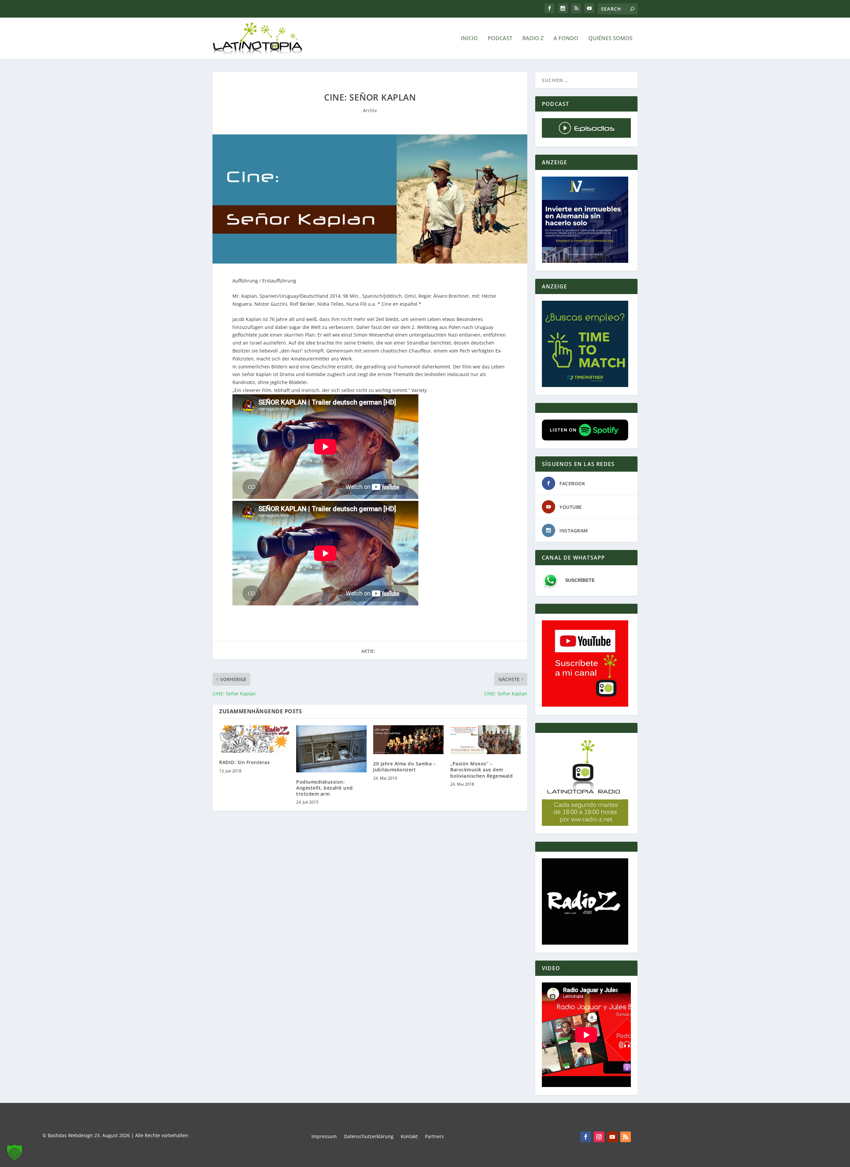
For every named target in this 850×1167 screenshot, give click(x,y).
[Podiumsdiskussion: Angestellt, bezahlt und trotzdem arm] (331, 748)
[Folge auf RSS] (625, 1136)
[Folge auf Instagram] (599, 1136)
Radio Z (533, 39)
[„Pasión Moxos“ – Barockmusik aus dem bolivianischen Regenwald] (485, 739)
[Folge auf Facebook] (585, 1136)
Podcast (500, 39)
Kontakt (409, 1136)
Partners (434, 1136)
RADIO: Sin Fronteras (244, 762)
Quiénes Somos (610, 39)
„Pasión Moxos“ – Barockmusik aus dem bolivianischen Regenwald (481, 769)
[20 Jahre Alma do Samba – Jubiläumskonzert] (408, 739)
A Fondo (565, 39)
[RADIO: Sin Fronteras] (254, 739)
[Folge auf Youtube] (612, 1136)
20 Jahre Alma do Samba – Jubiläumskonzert (404, 766)
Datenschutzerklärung (368, 1136)
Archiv (370, 110)
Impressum (324, 1136)
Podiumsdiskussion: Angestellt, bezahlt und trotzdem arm (324, 788)
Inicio (469, 39)
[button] (14, 1152)
